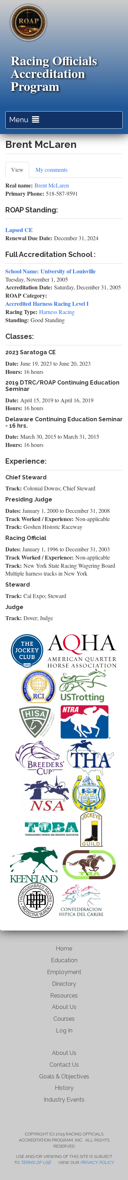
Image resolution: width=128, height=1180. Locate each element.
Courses (64, 1018)
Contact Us (64, 1064)
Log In (64, 1030)
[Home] (28, 23)
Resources (64, 995)
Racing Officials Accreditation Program (54, 73)
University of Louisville (68, 271)
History (64, 1087)
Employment (64, 972)
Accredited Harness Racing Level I (47, 303)
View (20, 172)
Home (64, 948)
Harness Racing (57, 311)
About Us (64, 1007)
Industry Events (64, 1099)
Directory (64, 983)
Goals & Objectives (64, 1076)
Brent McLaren (51, 185)
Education (64, 960)
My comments (52, 169)
